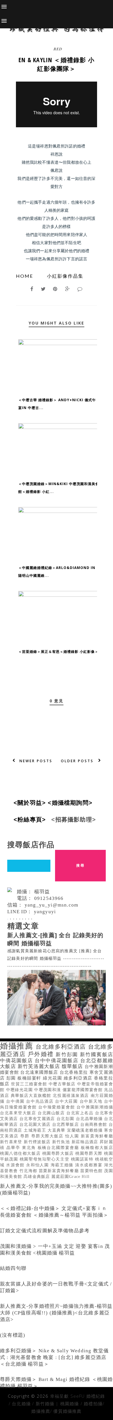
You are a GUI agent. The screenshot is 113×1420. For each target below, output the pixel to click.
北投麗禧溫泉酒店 (71, 1095)
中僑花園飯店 (17, 1060)
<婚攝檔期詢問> (71, 803)
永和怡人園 (38, 1165)
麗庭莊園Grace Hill (70, 1176)
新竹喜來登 (12, 1142)
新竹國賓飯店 (96, 1054)
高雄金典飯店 (37, 1176)
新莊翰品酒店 (86, 1142)
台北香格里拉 (75, 1072)
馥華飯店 (73, 1066)
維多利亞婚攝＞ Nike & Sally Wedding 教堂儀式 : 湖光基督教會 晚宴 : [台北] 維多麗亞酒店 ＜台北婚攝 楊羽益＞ (54, 1357)
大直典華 (57, 1130)
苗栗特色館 (92, 1171)
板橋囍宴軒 (30, 1077)
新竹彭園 (68, 1054)
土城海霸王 (36, 1130)
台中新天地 (92, 1101)
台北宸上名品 (80, 1113)
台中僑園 (16, 1101)
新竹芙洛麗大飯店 (40, 1066)
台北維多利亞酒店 (62, 1046)
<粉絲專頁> (31, 819)
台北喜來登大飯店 (19, 1113)
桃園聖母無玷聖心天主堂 (45, 1159)
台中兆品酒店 (40, 1101)
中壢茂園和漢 (48, 1090)
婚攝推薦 (18, 1046)
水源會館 (16, 1165)
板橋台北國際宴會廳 (59, 1147)
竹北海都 (29, 1171)
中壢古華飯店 (63, 1084)
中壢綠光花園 (20, 1090)
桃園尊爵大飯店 (59, 1153)
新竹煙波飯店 (38, 1142)
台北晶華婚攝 (90, 1119)
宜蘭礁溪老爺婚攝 (85, 1130)
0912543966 (49, 898)
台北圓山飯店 (52, 1113)
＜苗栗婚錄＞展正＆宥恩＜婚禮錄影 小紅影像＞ (58, 651)
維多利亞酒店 (79, 1077)
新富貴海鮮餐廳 (97, 1136)
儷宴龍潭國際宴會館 (83, 1090)
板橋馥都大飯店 (97, 1147)
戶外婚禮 (42, 1054)
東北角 (30, 1147)
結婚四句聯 (13, 1268)
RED (58, 48)
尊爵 (25, 1136)
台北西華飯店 (66, 1124)
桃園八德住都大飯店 (21, 1153)
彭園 (11, 1077)
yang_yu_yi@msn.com (51, 905)
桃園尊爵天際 (89, 1153)
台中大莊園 (67, 1101)
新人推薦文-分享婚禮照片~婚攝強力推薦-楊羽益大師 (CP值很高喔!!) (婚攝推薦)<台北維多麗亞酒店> (56, 1312)
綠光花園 (53, 1077)
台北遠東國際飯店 (39, 1072)
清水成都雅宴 (89, 1165)
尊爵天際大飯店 (48, 1136)
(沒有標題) (12, 1335)
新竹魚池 (62, 1142)
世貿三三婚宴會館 (29, 1084)
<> (31, 803)
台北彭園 (66, 1119)
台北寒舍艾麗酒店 (38, 1119)
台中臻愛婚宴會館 (57, 1107)
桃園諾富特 (83, 1159)
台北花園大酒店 (35, 1124)
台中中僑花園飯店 (57, 1060)
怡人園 (73, 1136)
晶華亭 (14, 1147)
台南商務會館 (94, 1124)
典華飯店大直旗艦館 (32, 1095)
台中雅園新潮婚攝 (94, 1107)
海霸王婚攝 (63, 1165)
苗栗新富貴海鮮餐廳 (60, 1171)
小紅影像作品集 (65, 276)
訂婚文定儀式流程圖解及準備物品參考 (45, 1230)
